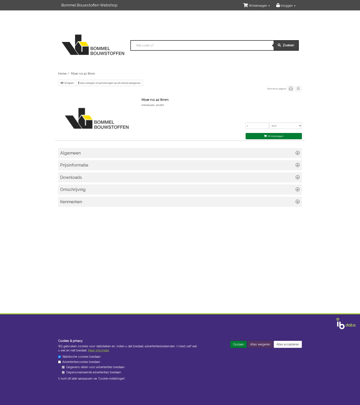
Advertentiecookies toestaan (81, 362)
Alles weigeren (260, 344)
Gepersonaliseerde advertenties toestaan (93, 372)
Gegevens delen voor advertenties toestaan (95, 367)
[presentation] (180, 190)
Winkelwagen (275, 136)
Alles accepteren (287, 344)
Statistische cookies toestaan (81, 356)
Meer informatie (98, 350)
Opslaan (238, 344)
